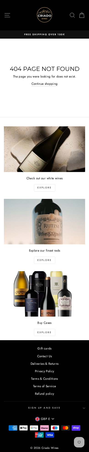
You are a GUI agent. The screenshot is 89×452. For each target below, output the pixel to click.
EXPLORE (44, 187)
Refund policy (44, 393)
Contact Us (44, 356)
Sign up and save (44, 408)
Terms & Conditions (44, 378)
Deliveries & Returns (45, 363)
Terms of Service (44, 386)
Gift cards (44, 348)
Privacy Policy (44, 371)
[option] (44, 34)
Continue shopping (44, 83)
